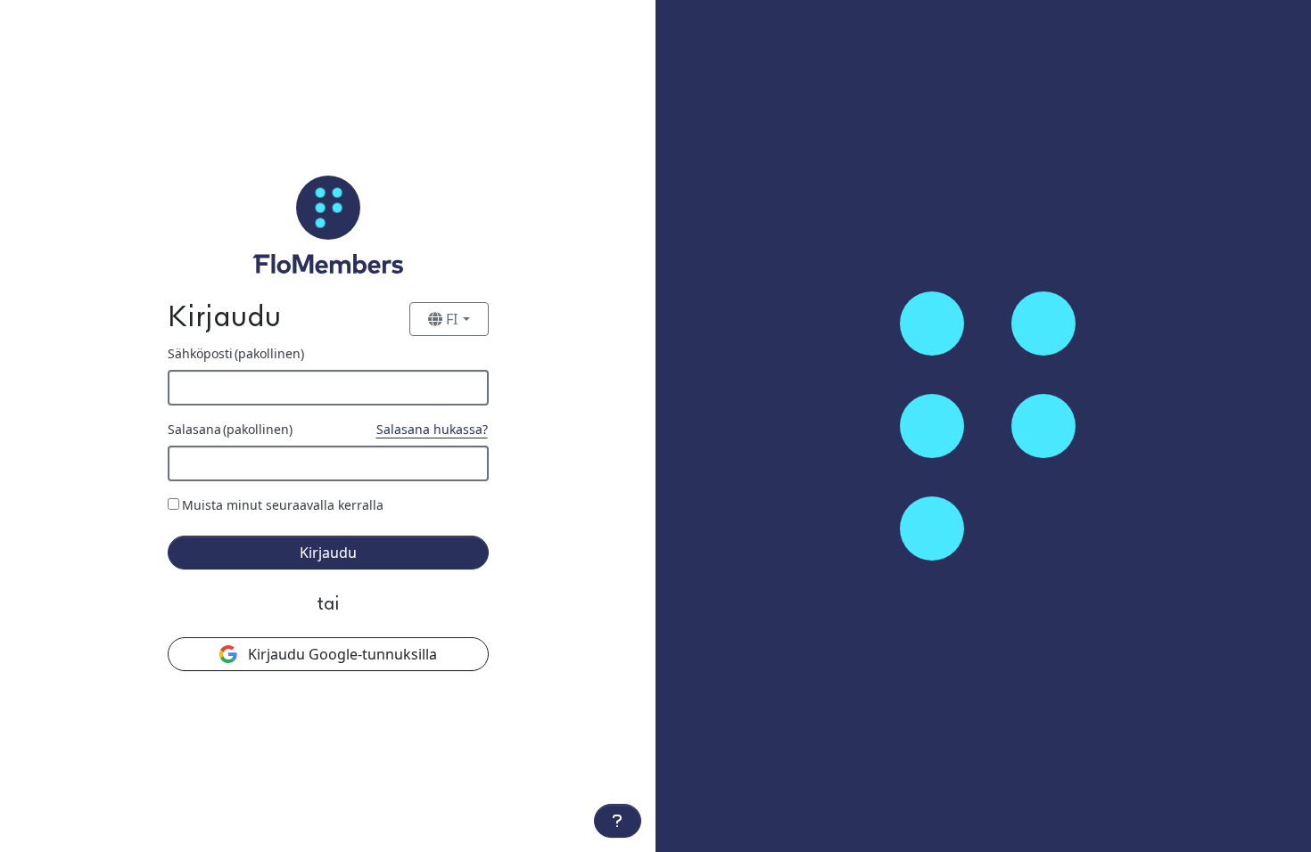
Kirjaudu (328, 552)
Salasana (230, 429)
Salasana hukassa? (432, 429)
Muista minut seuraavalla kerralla (282, 504)
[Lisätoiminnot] (617, 821)
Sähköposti (236, 353)
